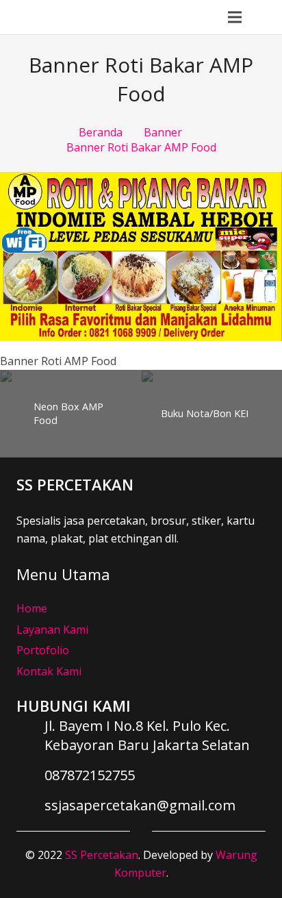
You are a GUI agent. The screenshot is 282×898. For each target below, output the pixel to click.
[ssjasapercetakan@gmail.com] (30, 805)
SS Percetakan (101, 854)
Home (31, 608)
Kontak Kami (48, 671)
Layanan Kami (52, 629)
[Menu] (235, 17)
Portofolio (42, 650)
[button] (263, 17)
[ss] (45, 17)
